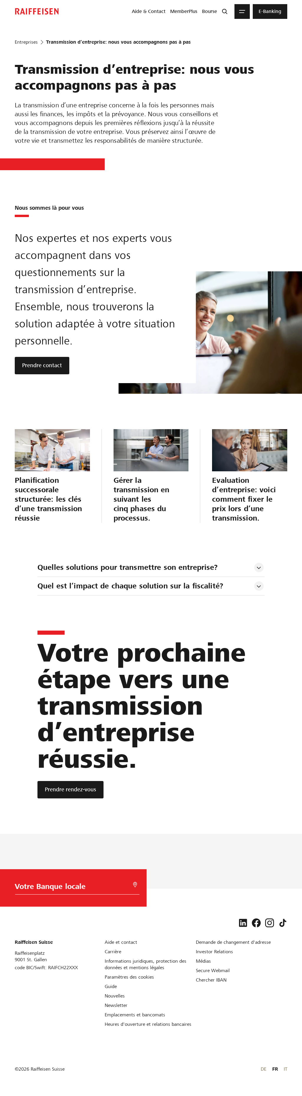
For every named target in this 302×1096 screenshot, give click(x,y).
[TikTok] (282, 922)
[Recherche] (224, 11)
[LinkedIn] (243, 922)
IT (285, 1069)
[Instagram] (269, 922)
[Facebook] (256, 922)
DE (263, 1069)
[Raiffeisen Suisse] (36, 11)
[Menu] (242, 11)
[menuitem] (148, 11)
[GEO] (135, 885)
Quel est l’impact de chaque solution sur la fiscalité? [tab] (130, 586)
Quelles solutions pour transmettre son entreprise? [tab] (127, 567)
